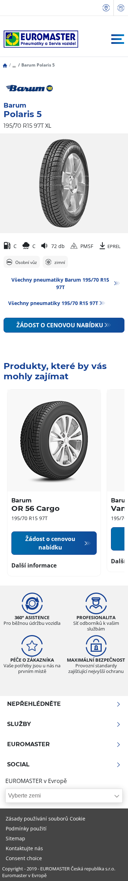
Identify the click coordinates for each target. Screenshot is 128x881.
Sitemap (15, 838)
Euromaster (28, 744)
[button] (14, 65)
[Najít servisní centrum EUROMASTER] (106, 8)
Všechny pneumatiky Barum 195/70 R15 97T (60, 283)
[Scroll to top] (109, 866)
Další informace (34, 565)
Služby (19, 724)
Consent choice (24, 858)
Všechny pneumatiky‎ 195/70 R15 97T (53, 303)
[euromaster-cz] (39, 39)
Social (18, 764)
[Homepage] (5, 65)
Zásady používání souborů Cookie (45, 818)
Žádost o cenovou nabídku (59, 325)
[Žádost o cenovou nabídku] (121, 8)
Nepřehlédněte (34, 704)
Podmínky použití (26, 828)
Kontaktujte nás (24, 848)
